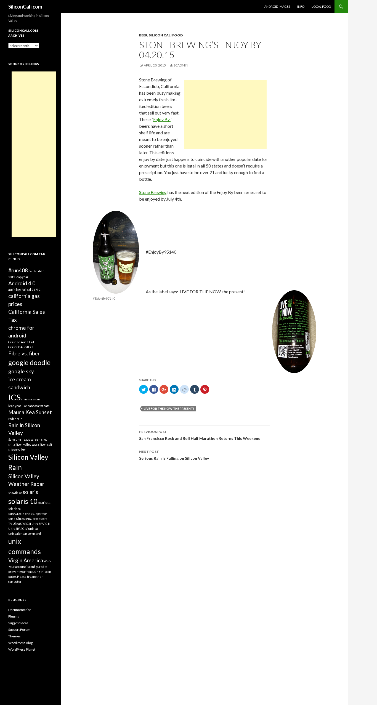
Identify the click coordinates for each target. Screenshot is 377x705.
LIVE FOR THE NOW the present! (169, 408)
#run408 (18, 270)
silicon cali (45, 444)
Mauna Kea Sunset (30, 412)
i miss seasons (30, 399)
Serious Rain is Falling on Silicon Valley (174, 455)
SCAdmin (181, 65)
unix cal (33, 528)
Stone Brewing (153, 192)
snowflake (15, 492)
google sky (21, 371)
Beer (143, 35)
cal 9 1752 (33, 289)
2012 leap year (18, 277)
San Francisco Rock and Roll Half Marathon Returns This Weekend (200, 435)
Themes (14, 636)
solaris (30, 492)
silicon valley (16, 449)
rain (19, 419)
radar (12, 419)
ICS (14, 397)
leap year (14, 406)
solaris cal (15, 508)
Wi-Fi (47, 561)
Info (300, 6)
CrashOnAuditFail (20, 347)
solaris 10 (22, 501)
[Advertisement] (225, 114)
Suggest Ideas (18, 623)
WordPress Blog (20, 643)
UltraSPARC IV (18, 528)
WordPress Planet (21, 649)
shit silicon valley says (23, 444)
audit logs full (17, 289)
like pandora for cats (35, 406)
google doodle (29, 362)
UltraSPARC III (41, 523)
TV (10, 523)
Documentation (19, 610)
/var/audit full (37, 271)
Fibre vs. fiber (24, 353)
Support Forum (19, 629)
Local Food (321, 6)
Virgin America (25, 560)
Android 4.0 (21, 283)
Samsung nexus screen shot (27, 439)
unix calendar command (24, 533)
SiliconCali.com (25, 7)
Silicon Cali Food (166, 35)
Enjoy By (162, 119)
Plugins (13, 616)
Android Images (277, 6)
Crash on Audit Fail (21, 342)
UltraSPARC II (22, 523)
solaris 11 (44, 502)
